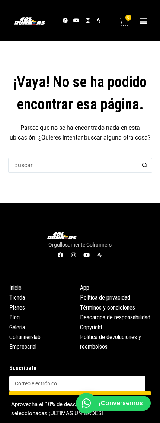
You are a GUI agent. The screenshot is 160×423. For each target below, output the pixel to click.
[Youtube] (76, 20)
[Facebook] (65, 20)
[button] (143, 20)
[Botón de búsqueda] (144, 165)
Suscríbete (22, 368)
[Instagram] (87, 20)
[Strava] (98, 20)
